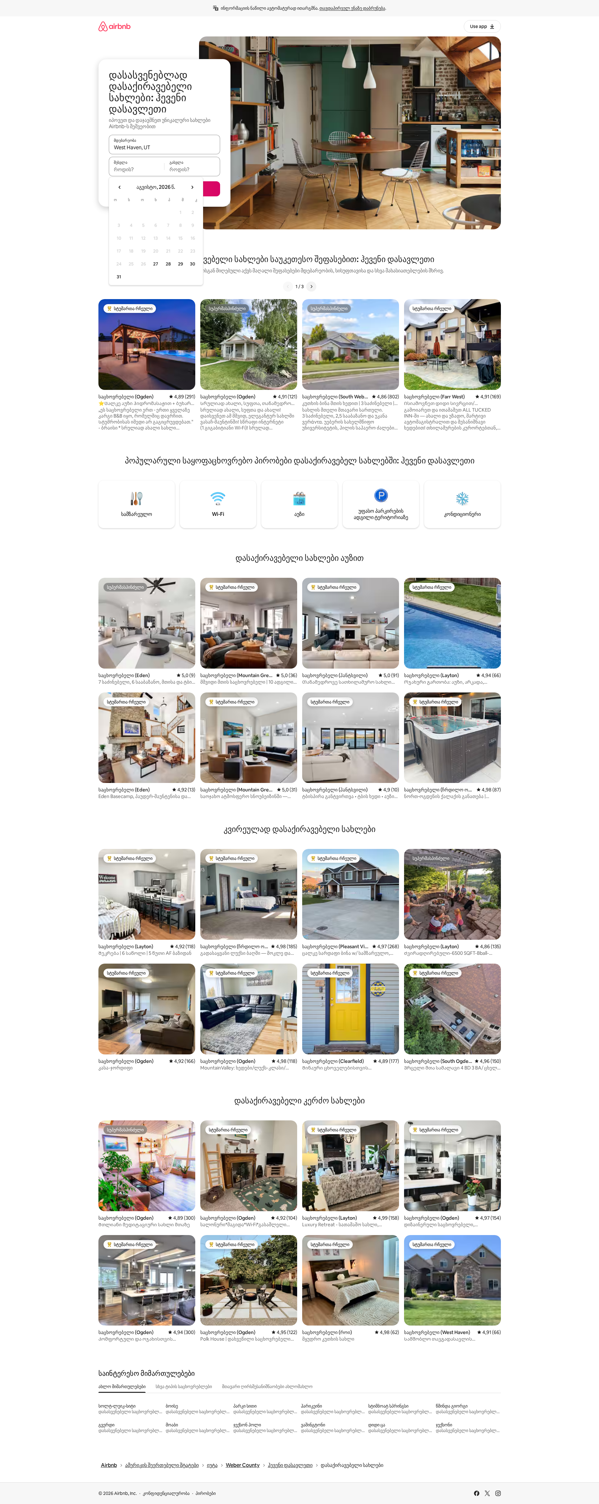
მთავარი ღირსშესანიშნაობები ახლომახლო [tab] (267, 1386)
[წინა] (288, 287)
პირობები (206, 1493)
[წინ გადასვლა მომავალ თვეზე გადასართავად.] (192, 187)
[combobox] (164, 147)
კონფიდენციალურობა (166, 1493)
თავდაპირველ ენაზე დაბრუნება (352, 8)
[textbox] (136, 169)
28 (168, 264)
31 (119, 277)
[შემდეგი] (311, 287)
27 (155, 264)
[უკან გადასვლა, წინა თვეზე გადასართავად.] (120, 187)
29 (180, 264)
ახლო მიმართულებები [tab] (122, 1386)
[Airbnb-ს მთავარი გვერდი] (114, 26)
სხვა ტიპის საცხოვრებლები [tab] (184, 1386)
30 (192, 264)
